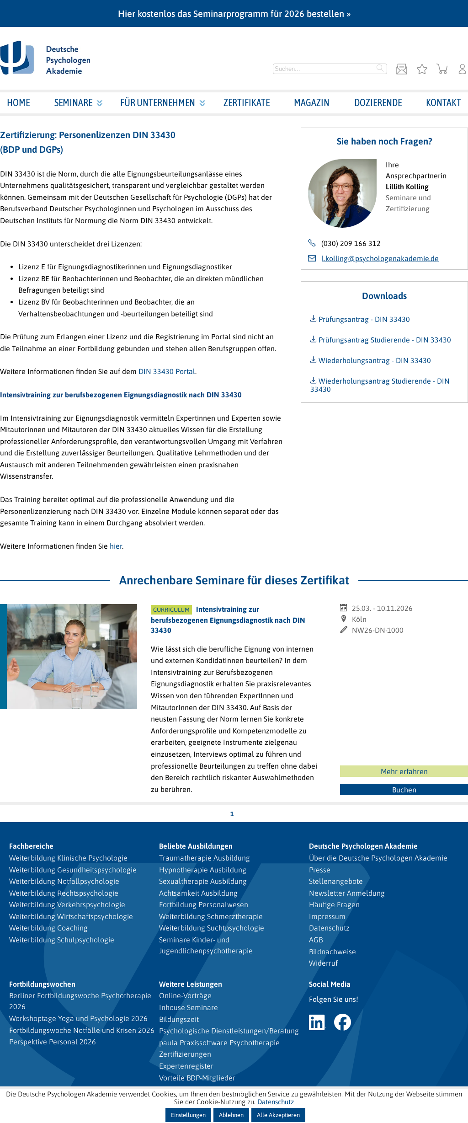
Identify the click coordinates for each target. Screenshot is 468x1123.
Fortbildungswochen (42, 984)
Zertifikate (246, 102)
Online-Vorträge (185, 995)
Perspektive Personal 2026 (52, 1041)
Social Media (330, 984)
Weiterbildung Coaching (48, 928)
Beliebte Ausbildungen (196, 846)
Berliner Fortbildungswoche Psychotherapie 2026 (80, 1001)
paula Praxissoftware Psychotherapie (219, 1042)
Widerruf (323, 963)
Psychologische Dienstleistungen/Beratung (229, 1031)
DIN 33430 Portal (166, 371)
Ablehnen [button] (231, 1115)
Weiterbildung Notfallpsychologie (64, 881)
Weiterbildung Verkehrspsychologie (67, 904)
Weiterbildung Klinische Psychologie (68, 858)
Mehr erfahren (404, 771)
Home (18, 102)
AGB (316, 940)
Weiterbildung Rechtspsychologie (63, 893)
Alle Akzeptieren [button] (278, 1115)
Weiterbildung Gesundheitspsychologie (73, 870)
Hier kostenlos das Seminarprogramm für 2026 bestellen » (234, 13)
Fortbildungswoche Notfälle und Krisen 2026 (81, 1030)
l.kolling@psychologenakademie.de (380, 258)
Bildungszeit (179, 1019)
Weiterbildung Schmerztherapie (211, 916)
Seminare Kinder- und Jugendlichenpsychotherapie (206, 945)
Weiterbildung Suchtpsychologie (211, 928)
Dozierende (378, 102)
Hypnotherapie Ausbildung (202, 870)
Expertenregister (186, 1066)
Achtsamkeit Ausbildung (198, 893)
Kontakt (443, 102)
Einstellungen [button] (188, 1115)
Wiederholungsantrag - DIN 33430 (374, 360)
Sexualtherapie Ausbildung (203, 881)
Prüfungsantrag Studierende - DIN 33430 (384, 340)
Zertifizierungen (185, 1054)
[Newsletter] (401, 70)
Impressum (327, 916)
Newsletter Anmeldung (347, 893)
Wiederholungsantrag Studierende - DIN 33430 (380, 385)
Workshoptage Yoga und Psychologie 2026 (78, 1018)
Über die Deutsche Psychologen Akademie (378, 858)
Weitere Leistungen (190, 984)
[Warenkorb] (442, 70)
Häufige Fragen (334, 904)
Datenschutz (329, 928)
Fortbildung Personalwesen (203, 904)
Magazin (312, 102)
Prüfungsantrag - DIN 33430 (363, 319)
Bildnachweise (332, 951)
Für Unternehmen (157, 102)
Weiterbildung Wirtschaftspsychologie (71, 916)
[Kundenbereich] (462, 70)
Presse (319, 870)
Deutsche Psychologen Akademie (363, 846)
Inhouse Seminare (188, 1007)
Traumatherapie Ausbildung (204, 858)
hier (116, 546)
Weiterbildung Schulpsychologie (61, 940)
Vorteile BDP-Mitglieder (197, 1078)
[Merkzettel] (421, 70)
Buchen (404, 790)
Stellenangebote (336, 881)
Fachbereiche (31, 846)
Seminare (73, 102)
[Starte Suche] (380, 69)
